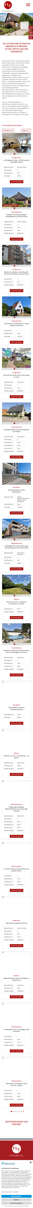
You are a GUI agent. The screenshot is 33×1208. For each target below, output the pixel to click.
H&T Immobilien (16, 1150)
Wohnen (16, 601)
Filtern (25, 130)
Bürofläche (16, 489)
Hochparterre (16, 272)
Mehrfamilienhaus (16, 808)
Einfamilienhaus (16, 214)
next (23, 1111)
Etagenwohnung (16, 545)
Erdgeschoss (17, 375)
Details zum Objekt (16, 181)
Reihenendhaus (16, 868)
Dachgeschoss (17, 160)
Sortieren (7, 130)
